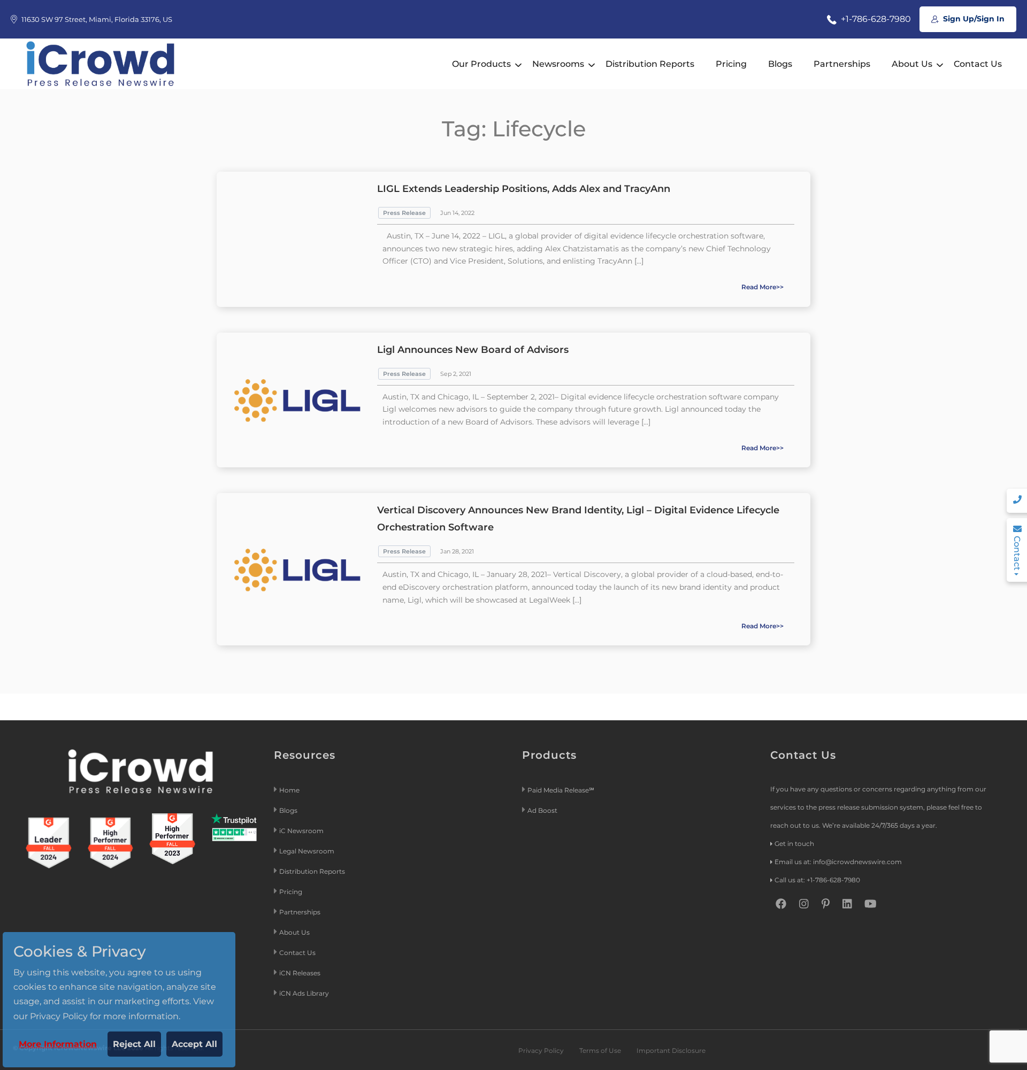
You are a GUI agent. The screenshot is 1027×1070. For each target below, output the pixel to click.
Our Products (481, 64)
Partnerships (842, 64)
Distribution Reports (650, 64)
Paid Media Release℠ (560, 790)
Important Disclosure (671, 1050)
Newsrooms (558, 64)
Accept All (194, 1044)
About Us (912, 64)
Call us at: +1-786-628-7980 (817, 880)
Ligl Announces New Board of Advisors (473, 350)
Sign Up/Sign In (973, 19)
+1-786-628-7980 (875, 19)
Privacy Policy (541, 1050)
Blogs (780, 64)
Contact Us (978, 64)
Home (289, 790)
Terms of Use (600, 1050)
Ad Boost (542, 810)
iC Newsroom (302, 831)
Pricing (731, 64)
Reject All (134, 1044)
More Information (58, 1044)
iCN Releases (299, 973)
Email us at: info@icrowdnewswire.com (838, 862)
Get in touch (794, 844)
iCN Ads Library (304, 993)
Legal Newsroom (307, 851)
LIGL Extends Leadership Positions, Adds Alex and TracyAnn (523, 189)
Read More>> (762, 287)
